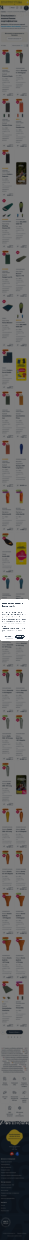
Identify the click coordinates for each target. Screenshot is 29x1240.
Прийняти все (20, 636)
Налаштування (9, 636)
